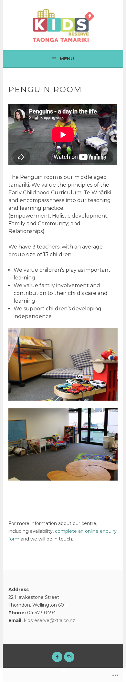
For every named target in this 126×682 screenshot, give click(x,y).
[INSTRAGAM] (69, 657)
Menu (67, 59)
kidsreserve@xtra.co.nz (49, 620)
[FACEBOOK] (57, 657)
